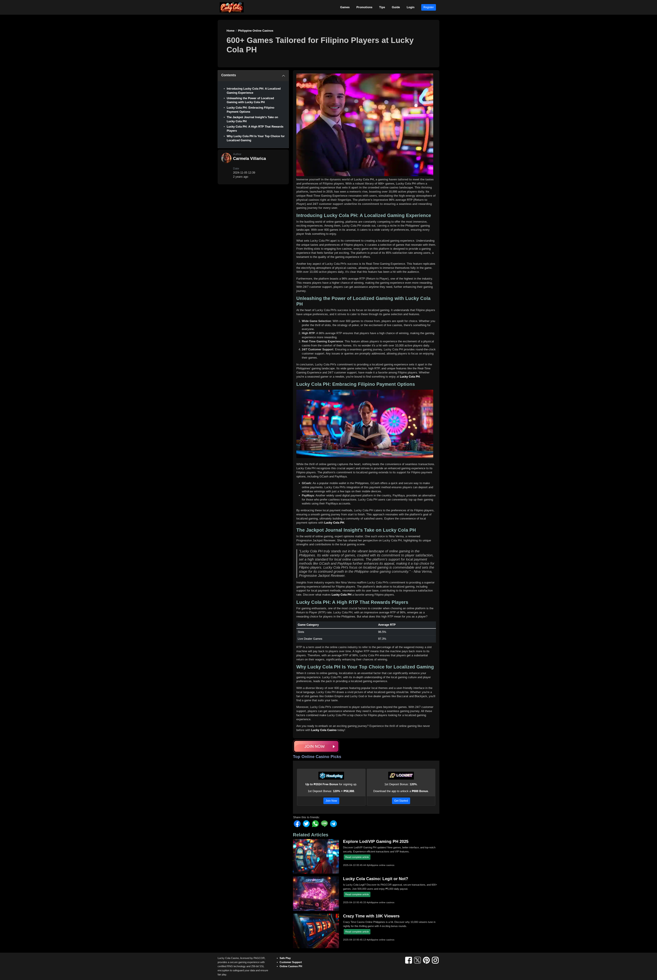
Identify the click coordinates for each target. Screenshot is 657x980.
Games (345, 7)
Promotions (364, 7)
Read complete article (357, 857)
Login (410, 7)
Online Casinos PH (291, 966)
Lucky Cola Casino (324, 730)
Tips (382, 7)
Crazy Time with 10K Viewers (371, 916)
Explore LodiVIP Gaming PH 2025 (375, 841)
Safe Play (285, 958)
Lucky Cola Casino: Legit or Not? (375, 878)
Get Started (401, 800)
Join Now (331, 800)
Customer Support (291, 962)
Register (428, 7)
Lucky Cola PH (410, 376)
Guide (396, 7)
